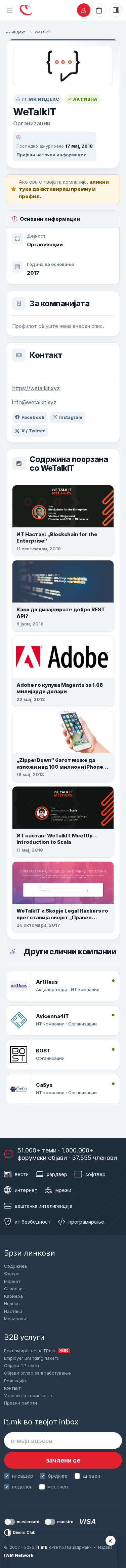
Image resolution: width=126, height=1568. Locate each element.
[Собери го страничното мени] (9, 10)
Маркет (12, 1281)
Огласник (14, 1288)
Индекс (18, 32)
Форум (11, 1273)
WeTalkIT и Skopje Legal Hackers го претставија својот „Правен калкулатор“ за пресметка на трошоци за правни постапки (62, 921)
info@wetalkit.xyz (34, 402)
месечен (57, 1486)
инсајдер (22, 1476)
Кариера (13, 1296)
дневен (91, 1476)
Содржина (15, 1266)
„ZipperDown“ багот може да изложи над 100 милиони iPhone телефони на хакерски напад (59, 766)
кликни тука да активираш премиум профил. (64, 189)
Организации (45, 244)
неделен (22, 1486)
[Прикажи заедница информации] (116, 10)
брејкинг (58, 1476)
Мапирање (16, 1318)
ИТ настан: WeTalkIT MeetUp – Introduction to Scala (56, 839)
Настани (13, 1311)
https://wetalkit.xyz (36, 388)
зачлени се (63, 1460)
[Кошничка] (99, 10)
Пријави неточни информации (51, 154)
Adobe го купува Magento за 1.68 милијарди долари (59, 688)
